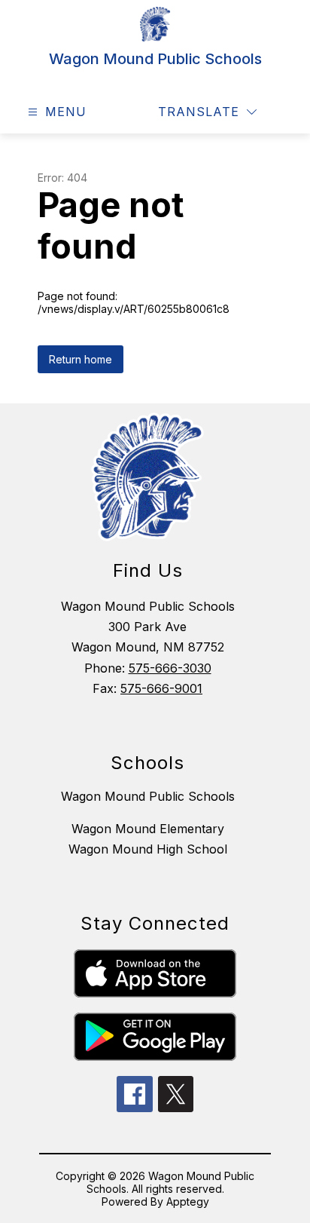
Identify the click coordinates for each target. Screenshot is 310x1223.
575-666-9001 (161, 688)
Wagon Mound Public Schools (148, 796)
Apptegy (187, 1201)
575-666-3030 (170, 668)
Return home (80, 359)
